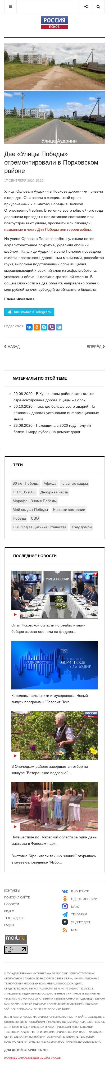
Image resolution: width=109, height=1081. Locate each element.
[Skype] (44, 327)
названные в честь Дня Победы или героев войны (47, 229)
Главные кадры (74, 483)
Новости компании (69, 509)
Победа (19, 518)
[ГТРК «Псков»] (54, 22)
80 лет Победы (26, 483)
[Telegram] (59, 327)
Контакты (12, 890)
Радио (9, 924)
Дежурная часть (54, 492)
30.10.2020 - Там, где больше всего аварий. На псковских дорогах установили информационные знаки (56, 412)
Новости (11, 904)
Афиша (50, 483)
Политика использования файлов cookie (32, 1058)
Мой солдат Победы (30, 509)
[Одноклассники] (37, 327)
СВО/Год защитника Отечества (39, 527)
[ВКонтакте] (29, 327)
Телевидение (14, 918)
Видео (9, 911)
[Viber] (51, 327)
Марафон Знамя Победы (35, 501)
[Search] (98, 6)
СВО (35, 518)
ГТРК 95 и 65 (24, 492)
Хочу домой (81, 527)
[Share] (86, 6)
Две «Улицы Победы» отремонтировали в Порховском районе (51, 162)
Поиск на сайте (17, 897)
